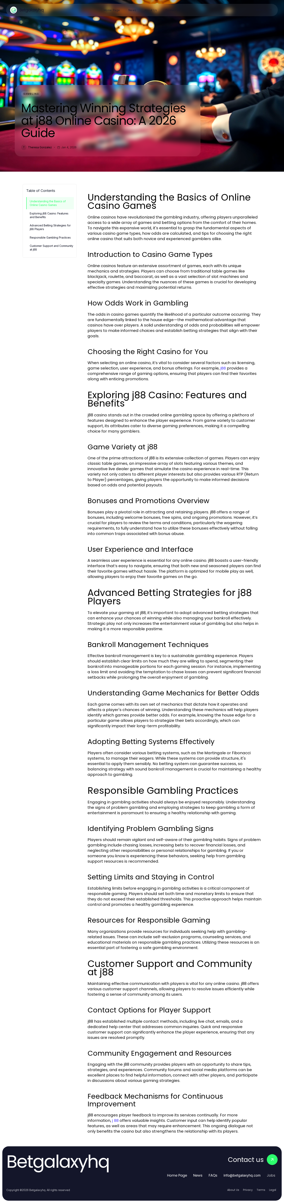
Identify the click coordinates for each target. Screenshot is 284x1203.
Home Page (177, 1175)
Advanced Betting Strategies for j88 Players (50, 227)
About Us (233, 1190)
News (197, 1175)
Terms (261, 1190)
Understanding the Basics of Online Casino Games (48, 203)
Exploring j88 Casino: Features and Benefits (49, 215)
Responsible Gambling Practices (50, 237)
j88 (223, 368)
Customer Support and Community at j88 (51, 247)
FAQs (213, 1175)
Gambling (31, 93)
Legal (272, 1190)
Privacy (248, 1190)
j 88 (115, 1120)
